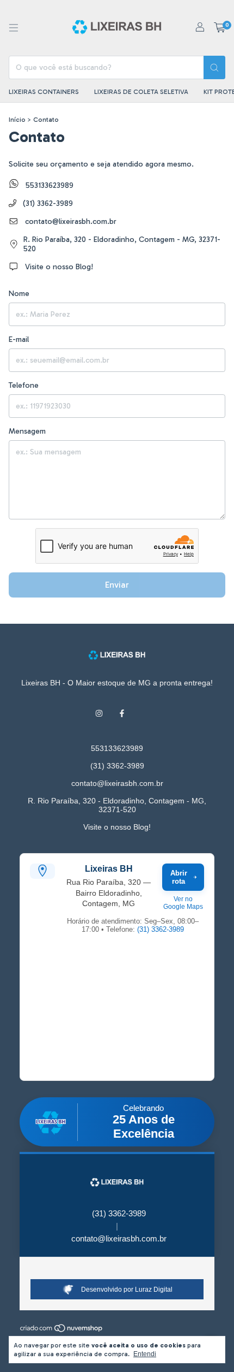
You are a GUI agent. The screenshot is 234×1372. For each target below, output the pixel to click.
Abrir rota (178, 877)
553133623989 (48, 185)
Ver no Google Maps (183, 902)
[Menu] (14, 28)
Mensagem (27, 431)
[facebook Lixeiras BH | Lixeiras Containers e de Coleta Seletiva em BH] (122, 713)
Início (17, 119)
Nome (19, 293)
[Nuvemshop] (62, 1330)
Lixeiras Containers (44, 92)
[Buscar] (214, 67)
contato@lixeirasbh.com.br (70, 221)
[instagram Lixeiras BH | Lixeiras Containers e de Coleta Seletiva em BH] (99, 713)
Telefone (24, 385)
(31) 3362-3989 (47, 203)
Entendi (144, 1354)
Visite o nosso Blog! (58, 266)
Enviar (117, 584)
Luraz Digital (154, 1289)
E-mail (19, 339)
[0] (219, 27)
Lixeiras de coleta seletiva (141, 92)
